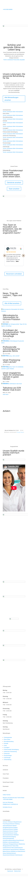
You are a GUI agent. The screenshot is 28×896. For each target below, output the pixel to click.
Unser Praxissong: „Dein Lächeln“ (11, 361)
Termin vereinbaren (8, 59)
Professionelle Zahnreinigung (11, 749)
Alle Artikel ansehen (12, 303)
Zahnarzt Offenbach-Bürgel (10, 822)
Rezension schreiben (14, 274)
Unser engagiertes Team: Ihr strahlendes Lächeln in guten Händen (13, 376)
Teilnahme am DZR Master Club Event (12, 389)
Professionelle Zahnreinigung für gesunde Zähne (11, 349)
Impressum (10, 871)
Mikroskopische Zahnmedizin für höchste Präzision (11, 317)
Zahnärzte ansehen (14, 182)
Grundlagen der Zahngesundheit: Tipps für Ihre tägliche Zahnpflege (14, 333)
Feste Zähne (7, 739)
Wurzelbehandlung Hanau (12, 840)
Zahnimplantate (8, 737)
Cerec (5, 745)
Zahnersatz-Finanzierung (10, 751)
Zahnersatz (7, 753)
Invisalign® (6, 747)
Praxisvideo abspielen (19, 59)
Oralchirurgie (7, 757)
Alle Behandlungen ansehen (11, 98)
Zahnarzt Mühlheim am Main (13, 851)
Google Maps (20, 432)
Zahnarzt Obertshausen (16, 855)
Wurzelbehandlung (9, 741)
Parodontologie (8, 755)
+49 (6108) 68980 (7, 9)
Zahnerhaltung (7, 759)
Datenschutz (17, 871)
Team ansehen (14, 189)
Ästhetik (6, 743)
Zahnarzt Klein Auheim (12, 847)
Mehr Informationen (18, 111)
